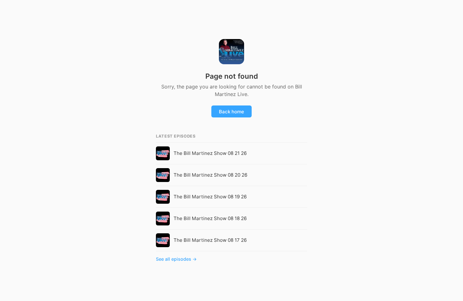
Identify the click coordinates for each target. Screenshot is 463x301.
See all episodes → (176, 259)
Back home (231, 112)
